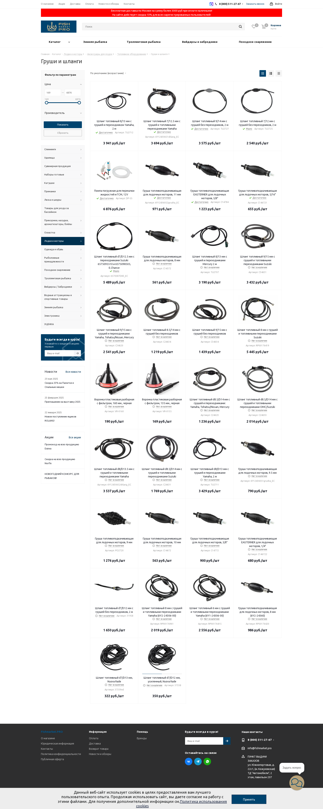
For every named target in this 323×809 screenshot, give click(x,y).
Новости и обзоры (100, 754)
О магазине (48, 738)
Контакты (47, 748)
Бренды (142, 738)
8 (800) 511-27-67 (260, 739)
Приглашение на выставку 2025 (62, 401)
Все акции (75, 437)
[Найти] (240, 26)
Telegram (198, 761)
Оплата (93, 738)
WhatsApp (207, 761)
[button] (296, 782)
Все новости (73, 371)
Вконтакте (188, 761)
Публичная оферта (52, 759)
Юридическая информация (57, 743)
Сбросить (62, 132)
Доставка (95, 743)
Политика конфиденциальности (61, 754)
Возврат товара (98, 748)
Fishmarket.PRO (52, 731)
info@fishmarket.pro (260, 748)
